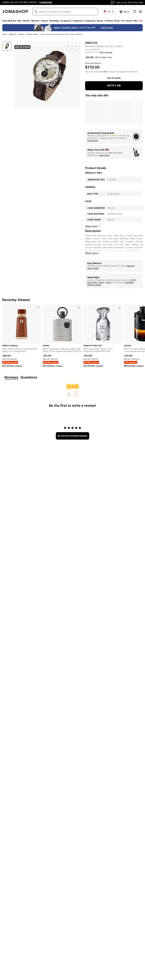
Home (4, 34)
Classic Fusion (32, 34)
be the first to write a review (72, 436)
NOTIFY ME (114, 85)
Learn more (92, 140)
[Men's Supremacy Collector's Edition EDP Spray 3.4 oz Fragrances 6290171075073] (79, 308)
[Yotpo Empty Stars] (91, 52)
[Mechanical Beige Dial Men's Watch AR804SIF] (75, 46)
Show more (91, 252)
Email (101, 282)
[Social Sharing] (68, 46)
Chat (108, 282)
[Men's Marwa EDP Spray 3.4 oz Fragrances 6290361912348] (119, 308)
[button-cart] (140, 11)
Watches (12, 34)
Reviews (11, 377)
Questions (28, 377)
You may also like (96, 95)
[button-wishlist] (135, 11)
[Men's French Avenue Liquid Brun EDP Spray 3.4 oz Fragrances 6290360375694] (38, 308)
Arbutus (21, 34)
